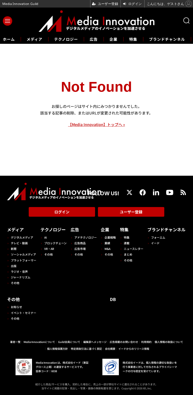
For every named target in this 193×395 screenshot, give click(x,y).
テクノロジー (66, 39)
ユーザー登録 (131, 212)
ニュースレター (133, 249)
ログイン (61, 212)
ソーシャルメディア (23, 254)
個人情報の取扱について (169, 342)
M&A (107, 249)
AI (45, 237)
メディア (34, 39)
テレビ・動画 (19, 243)
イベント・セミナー (23, 313)
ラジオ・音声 (19, 271)
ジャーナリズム (20, 277)
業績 (107, 243)
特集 (133, 39)
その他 (15, 283)
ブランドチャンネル (167, 39)
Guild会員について (69, 342)
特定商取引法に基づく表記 (86, 348)
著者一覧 (15, 342)
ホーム (9, 39)
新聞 (13, 249)
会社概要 (110, 348)
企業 (113, 39)
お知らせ (16, 307)
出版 (13, 266)
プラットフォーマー (23, 260)
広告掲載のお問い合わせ (124, 342)
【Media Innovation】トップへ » (96, 124)
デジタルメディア (22, 237)
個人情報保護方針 (57, 348)
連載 (126, 243)
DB (113, 299)
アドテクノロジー (85, 237)
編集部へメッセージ (95, 342)
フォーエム (158, 237)
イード (155, 243)
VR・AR (49, 249)
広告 (94, 39)
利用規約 (146, 342)
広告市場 (80, 249)
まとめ (128, 254)
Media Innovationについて (39, 342)
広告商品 (80, 243)
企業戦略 (110, 237)
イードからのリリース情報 (133, 348)
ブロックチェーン (55, 243)
